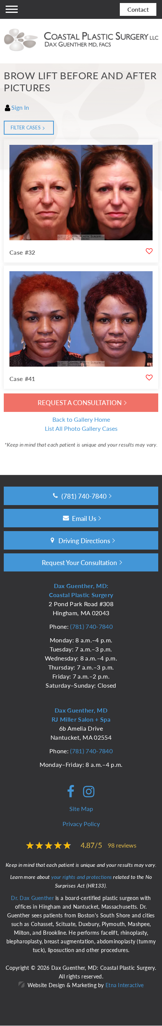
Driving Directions (84, 540)
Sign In (20, 107)
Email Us (84, 518)
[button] (11, 9)
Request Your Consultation (79, 562)
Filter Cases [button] (26, 127)
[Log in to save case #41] (149, 377)
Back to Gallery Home (81, 419)
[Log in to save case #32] (149, 251)
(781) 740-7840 (91, 626)
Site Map (81, 808)
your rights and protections (81, 876)
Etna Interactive (124, 985)
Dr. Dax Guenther (32, 898)
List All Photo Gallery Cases (81, 428)
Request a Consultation (80, 402)
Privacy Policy (81, 823)
